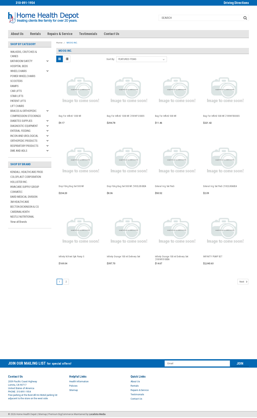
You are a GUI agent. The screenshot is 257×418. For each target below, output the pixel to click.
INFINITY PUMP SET (212, 256)
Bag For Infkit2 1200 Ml (70, 116)
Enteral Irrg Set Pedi (164, 186)
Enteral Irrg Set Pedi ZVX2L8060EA (220, 186)
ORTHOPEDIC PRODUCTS (23, 140)
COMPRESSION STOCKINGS (25, 116)
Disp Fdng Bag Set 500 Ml (71, 186)
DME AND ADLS (18, 150)
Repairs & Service (59, 34)
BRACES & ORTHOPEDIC (23, 111)
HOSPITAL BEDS (19, 66)
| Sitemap (42, 414)
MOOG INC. (72, 43)
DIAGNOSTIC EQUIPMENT (24, 126)
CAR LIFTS (16, 91)
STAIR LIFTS (16, 96)
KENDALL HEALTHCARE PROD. (26, 172)
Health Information (79, 381)
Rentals (35, 34)
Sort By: (110, 59)
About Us (17, 34)
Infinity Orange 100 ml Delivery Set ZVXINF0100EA (171, 258)
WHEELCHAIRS (18, 71)
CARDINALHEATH (20, 212)
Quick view (80, 108)
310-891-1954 (25, 3)
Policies (73, 386)
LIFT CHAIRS (17, 106)
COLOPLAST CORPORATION (25, 177)
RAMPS (14, 86)
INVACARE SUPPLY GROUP (24, 187)
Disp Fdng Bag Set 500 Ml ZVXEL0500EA (126, 186)
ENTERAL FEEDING (20, 131)
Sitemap (73, 390)
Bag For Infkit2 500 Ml (165, 116)
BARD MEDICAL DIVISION (23, 196)
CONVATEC (16, 192)
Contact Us (111, 34)
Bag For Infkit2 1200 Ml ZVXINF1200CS (125, 116)
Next (242, 281)
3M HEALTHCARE (19, 202)
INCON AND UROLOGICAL (24, 136)
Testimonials (88, 34)
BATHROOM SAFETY (21, 61)
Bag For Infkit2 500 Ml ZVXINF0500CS (221, 116)
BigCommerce (65, 414)
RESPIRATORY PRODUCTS (24, 146)
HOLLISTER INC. (19, 182)
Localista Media (97, 414)
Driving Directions (236, 3)
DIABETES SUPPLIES (21, 121)
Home (59, 43)
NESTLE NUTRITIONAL (22, 216)
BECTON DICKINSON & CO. (24, 206)
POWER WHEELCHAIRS (22, 76)
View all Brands (18, 221)
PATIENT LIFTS (18, 101)
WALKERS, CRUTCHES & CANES (23, 54)
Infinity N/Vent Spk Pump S (71, 256)
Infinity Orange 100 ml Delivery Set (123, 256)
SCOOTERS (16, 81)
